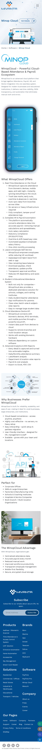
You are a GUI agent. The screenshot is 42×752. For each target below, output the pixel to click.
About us (25, 699)
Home (3, 48)
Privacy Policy (8, 728)
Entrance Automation (11, 650)
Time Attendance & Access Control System (10, 639)
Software (13, 48)
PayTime (25, 675)
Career (25, 710)
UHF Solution (8, 646)
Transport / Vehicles (10, 696)
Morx (24, 630)
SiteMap (6, 732)
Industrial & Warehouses (7, 687)
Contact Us (28, 724)
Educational (7, 693)
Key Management (9, 661)
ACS (24, 653)
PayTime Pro (27, 679)
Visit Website (25, 21)
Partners (31, 720)
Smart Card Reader (10, 665)
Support (6, 724)
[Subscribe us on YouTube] (17, 745)
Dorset (24, 642)
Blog (20, 724)
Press (24, 703)
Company (22, 720)
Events (25, 707)
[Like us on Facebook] (4, 745)
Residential (7, 675)
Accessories (7, 657)
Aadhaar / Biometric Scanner (11, 631)
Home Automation (10, 653)
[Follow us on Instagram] (8, 745)
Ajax (24, 638)
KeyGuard (26, 657)
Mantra (25, 634)
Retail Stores (8, 682)
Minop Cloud (27, 682)
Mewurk (25, 686)
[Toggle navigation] (37, 5)
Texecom (25, 645)
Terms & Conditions (23, 728)
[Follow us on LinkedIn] (13, 745)
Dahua (24, 649)
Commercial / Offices (11, 679)
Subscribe (32, 613)
